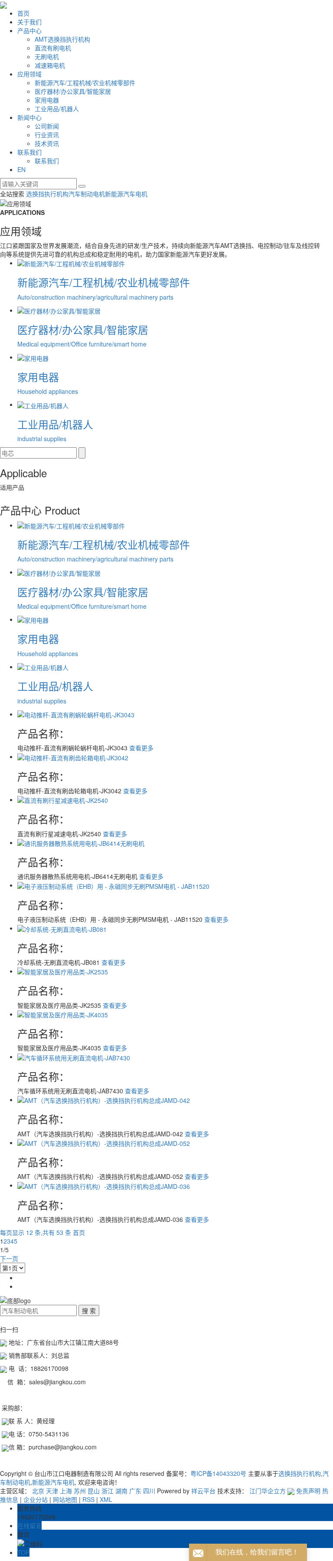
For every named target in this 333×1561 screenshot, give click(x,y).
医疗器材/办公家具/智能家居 (73, 91)
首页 (23, 13)
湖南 (121, 1490)
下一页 (9, 1258)
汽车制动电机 (87, 193)
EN (21, 169)
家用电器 (47, 100)
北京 (38, 1490)
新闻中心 (29, 117)
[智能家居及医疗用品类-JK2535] (62, 971)
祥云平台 (203, 1490)
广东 (135, 1490)
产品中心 (29, 30)
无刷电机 (47, 56)
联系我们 (29, 152)
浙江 (107, 1490)
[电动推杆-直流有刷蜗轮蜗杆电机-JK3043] (75, 714)
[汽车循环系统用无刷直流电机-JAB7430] (73, 1056)
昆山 (94, 1490)
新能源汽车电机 (126, 193)
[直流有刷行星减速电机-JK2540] (62, 799)
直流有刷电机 (53, 47)
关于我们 (29, 21)
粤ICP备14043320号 (218, 1473)
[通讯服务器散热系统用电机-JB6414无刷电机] (80, 842)
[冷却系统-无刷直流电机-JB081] (62, 928)
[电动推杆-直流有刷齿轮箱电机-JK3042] (72, 756)
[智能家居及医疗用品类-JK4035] (62, 1014)
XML (106, 1499)
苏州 (80, 1490)
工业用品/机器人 (57, 108)
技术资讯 (47, 143)
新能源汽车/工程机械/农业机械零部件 (85, 82)
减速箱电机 (50, 65)
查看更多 (141, 747)
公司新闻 (47, 126)
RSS (88, 1499)
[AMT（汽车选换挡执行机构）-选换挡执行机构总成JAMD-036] (103, 1185)
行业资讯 (47, 134)
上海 (66, 1490)
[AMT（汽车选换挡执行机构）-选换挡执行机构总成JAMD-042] (103, 1099)
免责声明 (308, 1490)
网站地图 (65, 1499)
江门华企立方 (267, 1490)
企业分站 (35, 1499)
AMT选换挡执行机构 (62, 39)
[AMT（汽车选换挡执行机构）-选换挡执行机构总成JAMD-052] (103, 1142)
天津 (52, 1490)
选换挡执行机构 (47, 193)
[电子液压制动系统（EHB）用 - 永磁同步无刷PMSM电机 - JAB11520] (113, 885)
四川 (149, 1490)
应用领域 (29, 73)
